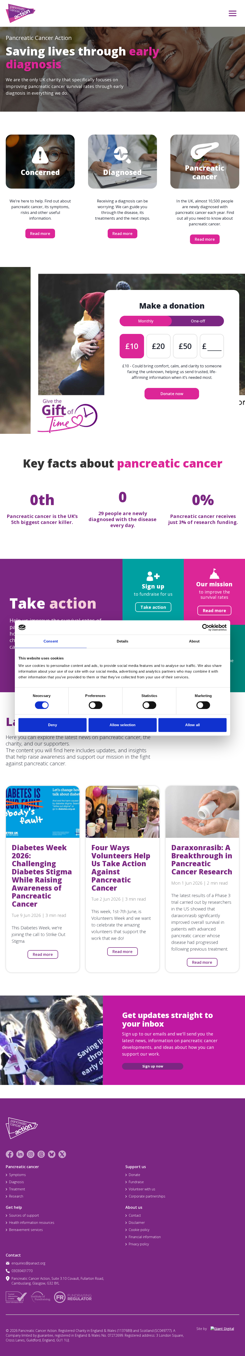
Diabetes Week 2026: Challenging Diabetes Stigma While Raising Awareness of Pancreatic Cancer (42, 876)
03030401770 (22, 1271)
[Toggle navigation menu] (232, 13)
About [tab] (194, 641)
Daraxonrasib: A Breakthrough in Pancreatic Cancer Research (201, 860)
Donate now (172, 393)
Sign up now (152, 1066)
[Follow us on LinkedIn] (20, 1154)
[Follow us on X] (62, 1154)
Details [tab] (122, 641)
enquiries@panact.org (28, 1263)
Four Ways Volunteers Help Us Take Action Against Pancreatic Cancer (120, 868)
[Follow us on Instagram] (30, 1154)
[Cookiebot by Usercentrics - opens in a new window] (206, 627)
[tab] (146, 321)
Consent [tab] (51, 641)
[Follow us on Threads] (41, 1154)
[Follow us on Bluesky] (52, 1154)
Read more (40, 233)
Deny (52, 725)
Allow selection (123, 725)
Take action (153, 607)
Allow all (192, 725)
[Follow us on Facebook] (9, 1154)
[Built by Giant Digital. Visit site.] (225, 1328)
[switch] (91, 703)
